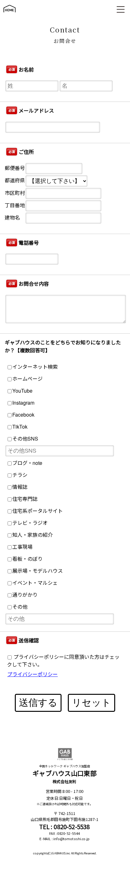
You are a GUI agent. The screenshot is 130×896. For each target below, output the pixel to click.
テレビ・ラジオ (30, 522)
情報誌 (19, 486)
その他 (19, 606)
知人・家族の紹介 (32, 534)
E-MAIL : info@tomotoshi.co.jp (64, 838)
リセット (91, 702)
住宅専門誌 (25, 498)
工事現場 (22, 546)
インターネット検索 (35, 366)
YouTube (22, 390)
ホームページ (27, 378)
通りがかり (25, 594)
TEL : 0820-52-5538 (64, 826)
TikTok (19, 426)
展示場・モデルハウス (37, 570)
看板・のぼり (27, 558)
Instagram (23, 402)
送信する (38, 702)
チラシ (19, 474)
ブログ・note (27, 462)
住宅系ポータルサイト (37, 510)
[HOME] (9, 15)
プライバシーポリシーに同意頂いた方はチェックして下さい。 (63, 660)
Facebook (23, 414)
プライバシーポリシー (32, 674)
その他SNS (25, 438)
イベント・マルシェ (35, 582)
